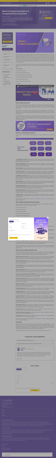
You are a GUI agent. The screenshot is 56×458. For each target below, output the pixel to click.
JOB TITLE (22, 226)
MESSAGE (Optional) (12, 230)
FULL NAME (10, 223)
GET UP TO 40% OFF (13, 237)
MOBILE (10, 226)
